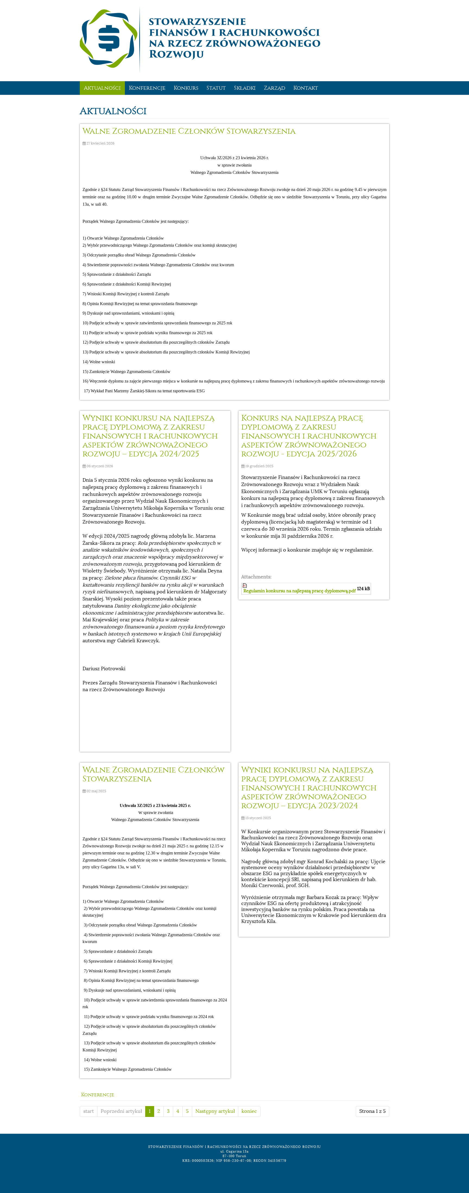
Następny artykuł (215, 1111)
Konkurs (186, 88)
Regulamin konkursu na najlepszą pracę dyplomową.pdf (299, 590)
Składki (245, 88)
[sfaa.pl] (200, 39)
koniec (249, 1111)
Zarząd (274, 88)
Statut (216, 88)
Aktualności (102, 88)
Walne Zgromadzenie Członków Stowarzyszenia (189, 131)
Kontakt (305, 88)
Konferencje (147, 88)
